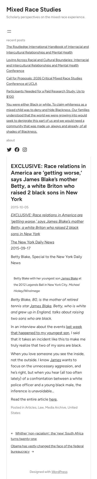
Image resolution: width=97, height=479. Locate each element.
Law (41, 407)
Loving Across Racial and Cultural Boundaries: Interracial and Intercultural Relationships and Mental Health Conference (47, 65)
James (55, 360)
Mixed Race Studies (33, 9)
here (53, 399)
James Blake (69, 278)
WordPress (60, 472)
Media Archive (55, 407)
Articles (30, 407)
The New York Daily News (32, 242)
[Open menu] (9, 31)
